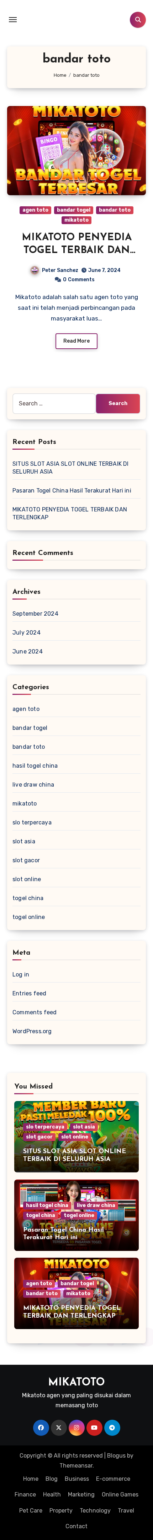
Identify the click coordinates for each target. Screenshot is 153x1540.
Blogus (116, 1455)
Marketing (81, 1494)
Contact (76, 1526)
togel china (27, 898)
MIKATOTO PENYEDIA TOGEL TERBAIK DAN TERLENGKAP (77, 251)
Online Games (120, 1494)
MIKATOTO (76, 1382)
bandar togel (73, 210)
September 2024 (35, 613)
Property (61, 1510)
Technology (95, 1510)
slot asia (23, 841)
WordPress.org (32, 1031)
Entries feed (29, 993)
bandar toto (115, 210)
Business (77, 1478)
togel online (28, 917)
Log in (20, 974)
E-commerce (113, 1478)
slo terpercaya (32, 822)
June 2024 (27, 651)
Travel (126, 1510)
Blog (52, 1478)
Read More (76, 341)
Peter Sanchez (60, 270)
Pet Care (30, 1510)
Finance (25, 1494)
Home (30, 1478)
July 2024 (26, 632)
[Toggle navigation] (13, 19)
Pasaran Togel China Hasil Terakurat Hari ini (71, 490)
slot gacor (26, 860)
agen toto (35, 210)
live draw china (33, 784)
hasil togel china (35, 765)
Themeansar (76, 1465)
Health (52, 1494)
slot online (26, 879)
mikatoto (76, 220)
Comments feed (34, 1012)
